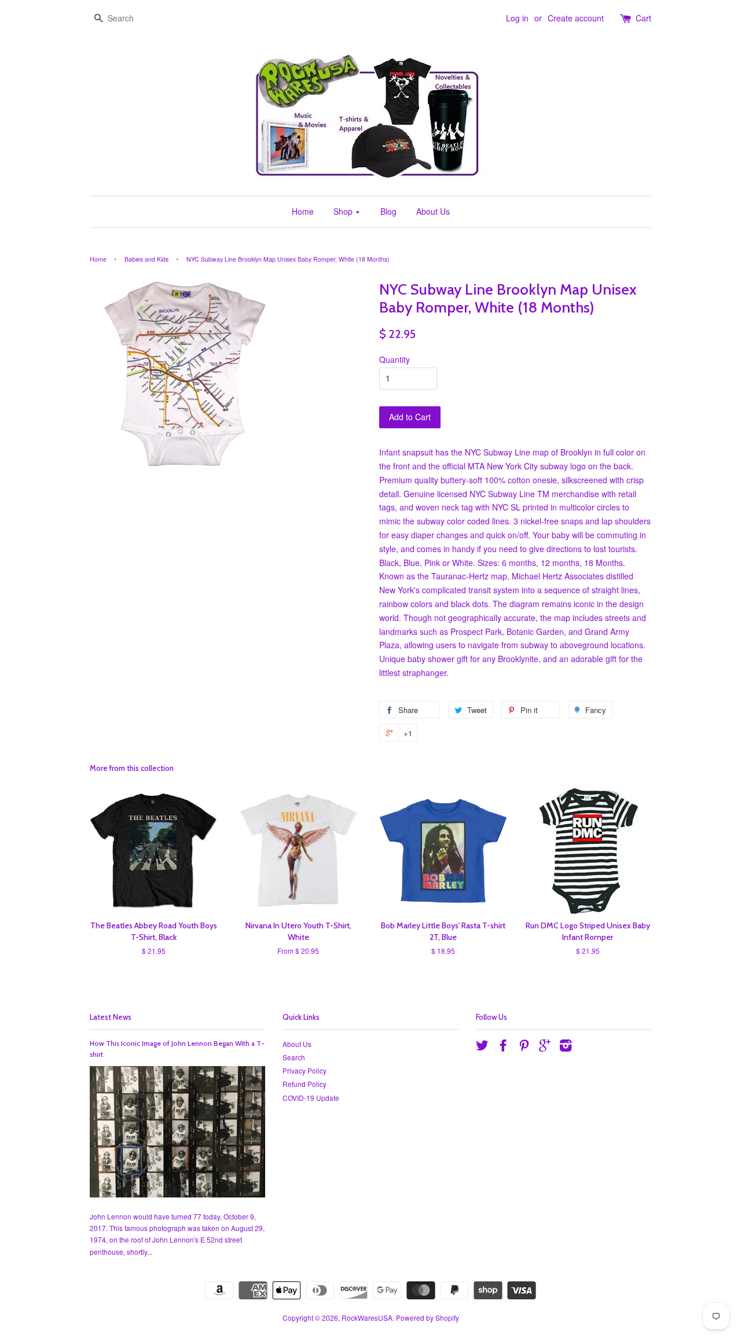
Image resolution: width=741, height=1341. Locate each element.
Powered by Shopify (427, 1317)
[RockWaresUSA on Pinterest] (524, 1047)
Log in (517, 18)
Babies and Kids (146, 259)
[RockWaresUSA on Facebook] (503, 1047)
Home (303, 211)
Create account (576, 18)
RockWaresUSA (367, 1317)
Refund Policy (305, 1084)
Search (294, 1057)
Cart (643, 18)
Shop (344, 211)
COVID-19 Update (311, 1098)
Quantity (394, 359)
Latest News (110, 1017)
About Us (433, 211)
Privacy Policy (305, 1070)
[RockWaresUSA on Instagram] (565, 1047)
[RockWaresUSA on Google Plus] (544, 1047)
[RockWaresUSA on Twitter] (482, 1047)
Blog (388, 211)
